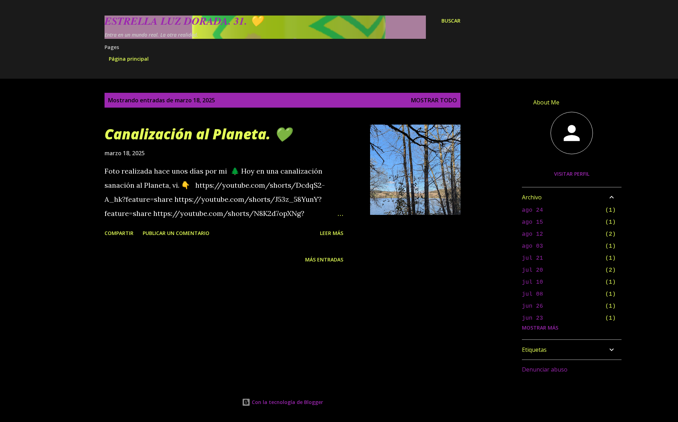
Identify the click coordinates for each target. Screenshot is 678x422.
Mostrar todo (434, 100)
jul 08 (532, 294)
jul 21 (532, 258)
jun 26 (532, 306)
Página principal (129, 58)
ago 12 (532, 234)
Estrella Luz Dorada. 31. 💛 (184, 20)
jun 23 (532, 318)
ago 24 (532, 210)
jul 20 (532, 270)
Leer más (331, 233)
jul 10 (532, 282)
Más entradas (324, 259)
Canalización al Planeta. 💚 (198, 134)
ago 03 (532, 246)
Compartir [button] (119, 233)
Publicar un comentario (176, 233)
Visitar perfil (571, 173)
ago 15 (532, 222)
